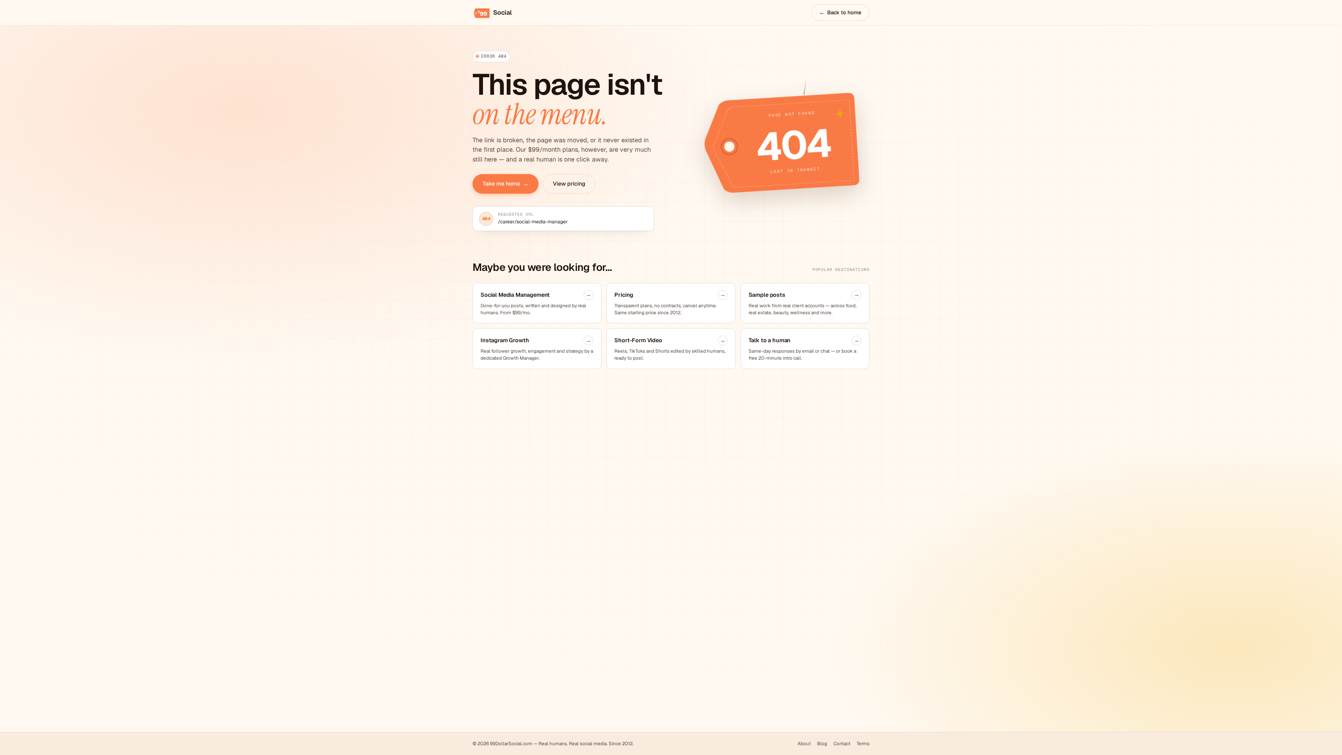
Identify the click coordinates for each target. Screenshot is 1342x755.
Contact (842, 743)
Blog (822, 743)
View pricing (569, 183)
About (804, 743)
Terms (863, 743)
